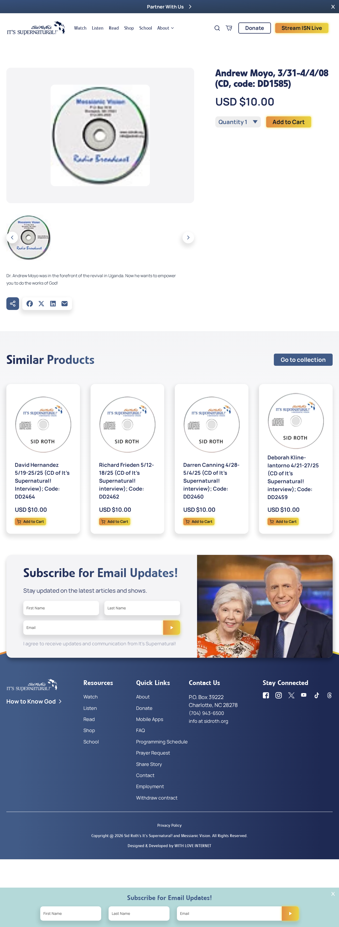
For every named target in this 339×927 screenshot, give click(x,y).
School (145, 28)
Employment (150, 786)
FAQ (140, 730)
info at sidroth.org (208, 721)
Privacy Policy (169, 825)
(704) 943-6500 (206, 713)
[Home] (36, 28)
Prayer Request (153, 753)
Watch (80, 28)
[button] (333, 6)
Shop (129, 28)
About (163, 28)
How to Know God (31, 701)
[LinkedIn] (53, 303)
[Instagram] (278, 695)
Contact (145, 775)
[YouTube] (304, 695)
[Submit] (171, 627)
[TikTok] (317, 695)
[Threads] (329, 695)
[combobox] (238, 121)
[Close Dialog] (333, 894)
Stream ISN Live (302, 27)
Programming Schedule (162, 741)
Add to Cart (289, 122)
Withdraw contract (156, 797)
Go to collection (303, 360)
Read (114, 28)
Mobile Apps (149, 719)
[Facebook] (29, 303)
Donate (254, 27)
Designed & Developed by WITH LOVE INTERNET (169, 845)
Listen (98, 28)
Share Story (149, 764)
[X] (41, 303)
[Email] (64, 303)
